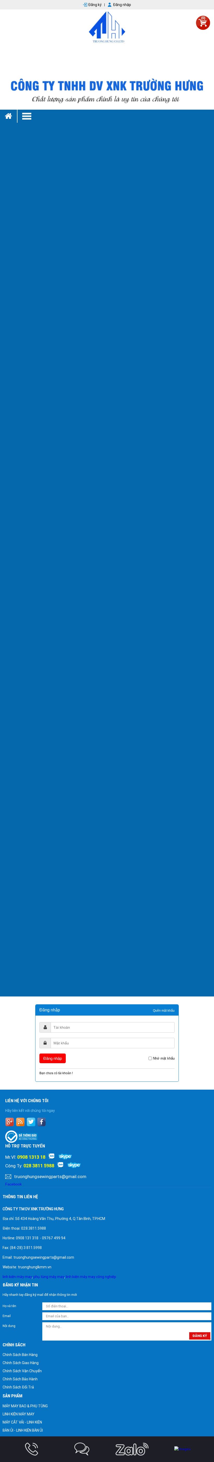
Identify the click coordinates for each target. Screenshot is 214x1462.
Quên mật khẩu (164, 1010)
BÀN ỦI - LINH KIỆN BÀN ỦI (23, 1430)
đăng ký (200, 1336)
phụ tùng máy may (48, 1277)
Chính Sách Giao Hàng (21, 1363)
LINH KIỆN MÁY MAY (18, 1414)
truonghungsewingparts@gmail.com (50, 1176)
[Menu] (115, 116)
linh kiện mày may (17, 1277)
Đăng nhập (122, 5)
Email (7, 1316)
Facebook (13, 1184)
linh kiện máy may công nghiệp (91, 1277)
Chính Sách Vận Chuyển (22, 1371)
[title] (32, 1449)
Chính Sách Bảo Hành (20, 1379)
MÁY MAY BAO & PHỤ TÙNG (25, 1406)
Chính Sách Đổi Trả (18, 1387)
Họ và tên (9, 1306)
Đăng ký (95, 5)
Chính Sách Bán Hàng (20, 1355)
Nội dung (9, 1326)
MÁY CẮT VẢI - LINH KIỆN (22, 1422)
